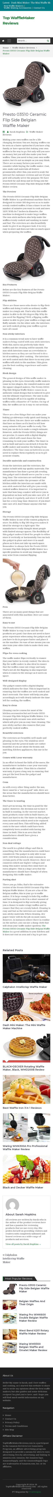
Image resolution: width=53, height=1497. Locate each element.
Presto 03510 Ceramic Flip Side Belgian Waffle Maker (34, 1288)
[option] (30, 2)
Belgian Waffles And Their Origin (32, 1303)
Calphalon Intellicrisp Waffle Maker (25, 987)
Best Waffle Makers (13, 6)
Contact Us (39, 8)
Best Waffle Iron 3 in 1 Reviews (22, 1107)
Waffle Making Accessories (17, 8)
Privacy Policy (12, 1422)
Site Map (9, 1430)
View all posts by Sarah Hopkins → (23, 1244)
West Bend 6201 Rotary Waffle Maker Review (34, 1332)
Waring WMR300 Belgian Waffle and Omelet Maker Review (33, 1347)
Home (8, 1415)
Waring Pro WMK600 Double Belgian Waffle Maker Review (33, 1317)
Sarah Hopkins (17, 132)
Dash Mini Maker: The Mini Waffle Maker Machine (24, 1027)
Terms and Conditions (16, 1426)
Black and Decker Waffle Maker (23, 1187)
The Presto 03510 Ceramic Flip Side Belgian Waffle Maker (26, 929)
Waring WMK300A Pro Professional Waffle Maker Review (25, 1148)
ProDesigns (35, 1492)
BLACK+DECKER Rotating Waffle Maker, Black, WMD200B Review (23, 1068)
